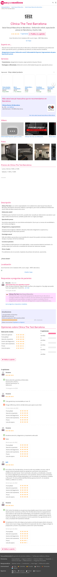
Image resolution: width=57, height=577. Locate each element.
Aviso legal (34, 563)
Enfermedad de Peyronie (34, 52)
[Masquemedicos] (12, 4)
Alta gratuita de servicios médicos (21, 556)
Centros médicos (38, 559)
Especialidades (16, 559)
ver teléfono (10, 107)
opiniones (24, 34)
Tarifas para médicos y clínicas (40, 556)
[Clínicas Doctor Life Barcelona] (51, 111)
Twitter (30, 571)
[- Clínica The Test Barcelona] (8, 152)
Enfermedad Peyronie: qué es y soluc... (12, 136)
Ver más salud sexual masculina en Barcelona (42, 115)
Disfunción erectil (21, 52)
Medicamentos (27, 560)
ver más (27, 288)
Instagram (38, 571)
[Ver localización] (28, 270)
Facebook (21, 571)
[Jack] (3, 465)
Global (15, 568)
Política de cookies (44, 563)
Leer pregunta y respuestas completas (16, 304)
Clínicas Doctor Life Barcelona (11, 105)
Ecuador (30, 566)
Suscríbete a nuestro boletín (22, 572)
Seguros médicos (27, 559)
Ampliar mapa (28, 272)
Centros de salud (16, 560)
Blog (15, 571)
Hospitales (49, 559)
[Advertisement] (28, 189)
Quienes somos (16, 563)
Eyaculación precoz (7, 54)
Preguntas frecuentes (40, 560)
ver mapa (28, 41)
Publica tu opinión (38, 34)
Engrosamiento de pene (49, 52)
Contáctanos (25, 563)
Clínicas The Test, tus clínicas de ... (34, 136)
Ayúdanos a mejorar (19, 322)
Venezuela (46, 566)
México (38, 566)
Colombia (22, 566)
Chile (15, 566)
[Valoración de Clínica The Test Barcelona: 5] (16, 34)
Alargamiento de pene (8, 52)
